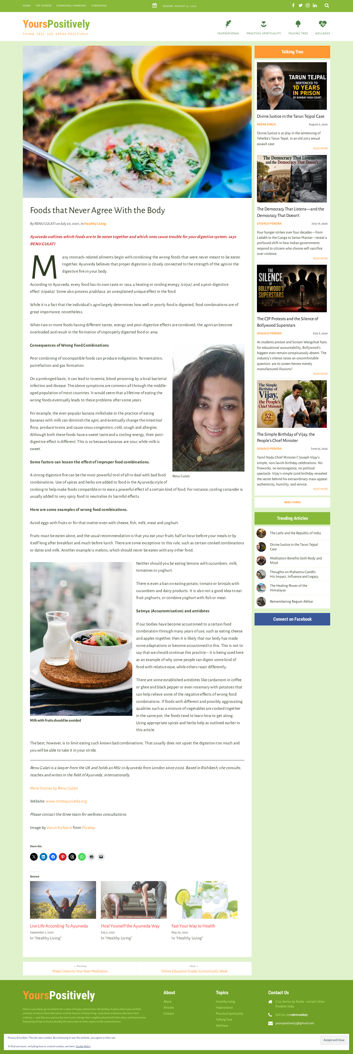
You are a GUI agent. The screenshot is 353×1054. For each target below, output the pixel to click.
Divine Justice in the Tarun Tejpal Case (294, 547)
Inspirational (228, 33)
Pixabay (89, 828)
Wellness (322, 33)
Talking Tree (298, 33)
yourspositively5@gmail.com (294, 1023)
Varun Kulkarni (59, 828)
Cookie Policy (83, 1046)
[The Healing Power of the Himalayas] (261, 588)
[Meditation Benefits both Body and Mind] (261, 560)
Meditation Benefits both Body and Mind (296, 560)
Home (27, 5)
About (168, 1001)
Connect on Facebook (292, 619)
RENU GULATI (45, 224)
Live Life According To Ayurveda (59, 926)
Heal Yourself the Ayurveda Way (130, 926)
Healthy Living (95, 224)
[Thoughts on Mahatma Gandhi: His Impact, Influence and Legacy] (261, 574)
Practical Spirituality (264, 33)
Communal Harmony (71, 5)
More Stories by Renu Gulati (54, 788)
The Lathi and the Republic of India (295, 533)
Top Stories (44, 5)
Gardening (99, 5)
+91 (297, 1015)
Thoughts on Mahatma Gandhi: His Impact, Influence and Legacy (294, 574)
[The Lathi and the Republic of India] (261, 533)
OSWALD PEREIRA (269, 223)
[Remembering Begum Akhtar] (261, 602)
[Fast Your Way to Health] (204, 900)
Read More (320, 148)
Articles (169, 1007)
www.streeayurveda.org (66, 801)
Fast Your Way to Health (193, 926)
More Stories (292, 502)
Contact (169, 1013)
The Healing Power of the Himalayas (288, 588)
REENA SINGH (266, 124)
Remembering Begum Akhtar (291, 601)
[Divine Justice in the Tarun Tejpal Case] (261, 547)
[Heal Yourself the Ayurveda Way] (134, 900)
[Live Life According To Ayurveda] (63, 900)
